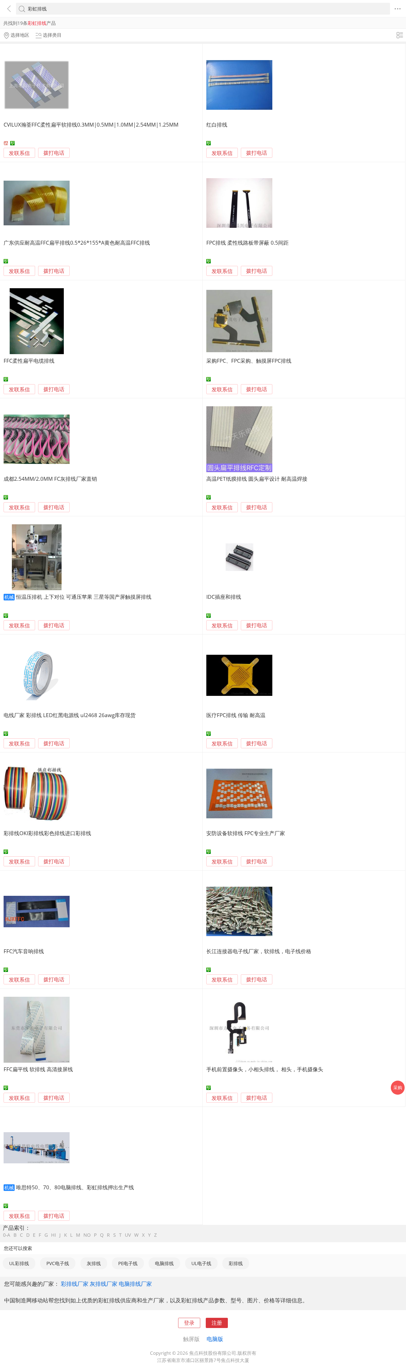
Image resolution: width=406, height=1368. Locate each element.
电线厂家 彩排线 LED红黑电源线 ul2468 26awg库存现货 (70, 715)
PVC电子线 (57, 1263)
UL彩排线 (19, 1263)
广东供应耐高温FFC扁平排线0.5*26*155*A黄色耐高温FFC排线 (77, 242)
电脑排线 (164, 1263)
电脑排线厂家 (135, 1283)
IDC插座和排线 (223, 596)
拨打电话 (53, 153)
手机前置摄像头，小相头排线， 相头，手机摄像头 (264, 1069)
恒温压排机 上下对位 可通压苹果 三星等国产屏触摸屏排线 (83, 596)
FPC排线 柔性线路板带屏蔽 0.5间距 (247, 242)
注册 (217, 1322)
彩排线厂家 (74, 1283)
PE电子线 (128, 1263)
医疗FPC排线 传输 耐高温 (235, 715)
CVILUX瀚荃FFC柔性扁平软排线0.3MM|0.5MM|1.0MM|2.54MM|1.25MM (91, 124)
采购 (397, 1087)
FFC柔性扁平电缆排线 (29, 360)
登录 (189, 1322)
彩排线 (236, 1263)
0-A (6, 1235)
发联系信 (19, 152)
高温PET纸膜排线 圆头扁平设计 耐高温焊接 (256, 478)
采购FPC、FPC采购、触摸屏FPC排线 (248, 360)
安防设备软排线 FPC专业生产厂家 (245, 833)
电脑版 (215, 1339)
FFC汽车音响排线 (24, 951)
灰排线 (94, 1263)
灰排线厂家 (103, 1283)
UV (128, 1235)
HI (53, 1235)
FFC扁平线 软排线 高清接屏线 (38, 1069)
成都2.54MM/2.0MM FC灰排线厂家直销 (50, 478)
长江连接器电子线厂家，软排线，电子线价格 (258, 951)
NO (87, 1235)
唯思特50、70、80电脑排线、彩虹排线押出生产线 (75, 1187)
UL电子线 (201, 1263)
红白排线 (216, 124)
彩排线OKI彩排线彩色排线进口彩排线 (47, 833)
